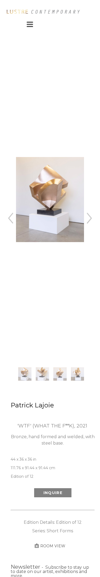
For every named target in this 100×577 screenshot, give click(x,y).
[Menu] (30, 24)
